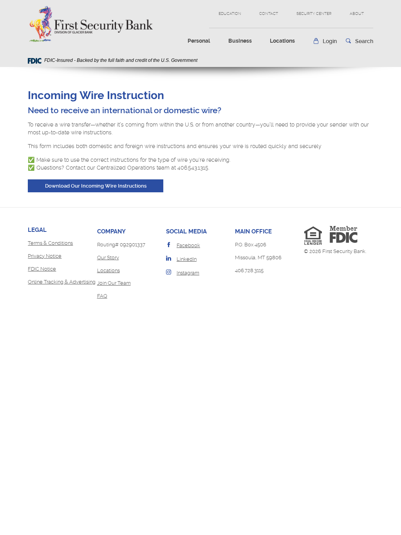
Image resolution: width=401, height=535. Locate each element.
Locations (282, 41)
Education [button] (230, 13)
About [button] (357, 13)
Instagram (188, 273)
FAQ (102, 296)
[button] (324, 41)
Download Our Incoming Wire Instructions (104, 186)
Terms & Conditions (50, 243)
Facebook (188, 245)
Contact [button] (268, 13)
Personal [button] (199, 41)
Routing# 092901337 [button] (121, 245)
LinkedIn (187, 259)
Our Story (108, 257)
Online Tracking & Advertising (62, 282)
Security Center (313, 13)
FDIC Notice (42, 269)
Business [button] (240, 41)
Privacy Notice (44, 256)
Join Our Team (114, 283)
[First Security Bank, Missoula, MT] (90, 24)
